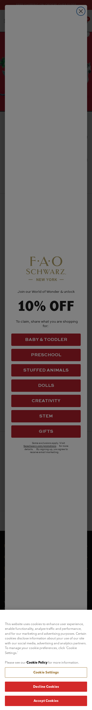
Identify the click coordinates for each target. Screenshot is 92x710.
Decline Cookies (46, 687)
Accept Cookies (46, 701)
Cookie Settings (46, 672)
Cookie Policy (36, 662)
